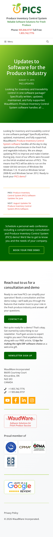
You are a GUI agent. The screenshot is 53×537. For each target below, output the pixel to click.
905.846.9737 (25, 29)
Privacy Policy (11, 512)
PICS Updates (26, 83)
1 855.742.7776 (17, 388)
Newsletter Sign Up (20, 355)
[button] (47, 41)
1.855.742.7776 (26, 33)
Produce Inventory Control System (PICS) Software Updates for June (21, 195)
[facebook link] (15, 400)
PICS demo (19, 176)
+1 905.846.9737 (16, 392)
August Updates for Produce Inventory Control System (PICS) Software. (19, 206)
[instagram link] (7, 400)
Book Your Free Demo (26, 250)
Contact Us (15, 319)
